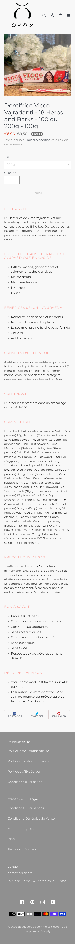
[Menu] (68, 15)
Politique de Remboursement (31, 761)
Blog (11, 839)
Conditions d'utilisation (25, 782)
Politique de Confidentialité (28, 751)
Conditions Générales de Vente (31, 818)
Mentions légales (21, 829)
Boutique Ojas (27, 926)
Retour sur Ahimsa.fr (23, 849)
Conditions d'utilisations (26, 808)
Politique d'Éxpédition (24, 771)
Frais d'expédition (38, 140)
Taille (7, 157)
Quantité (10, 173)
